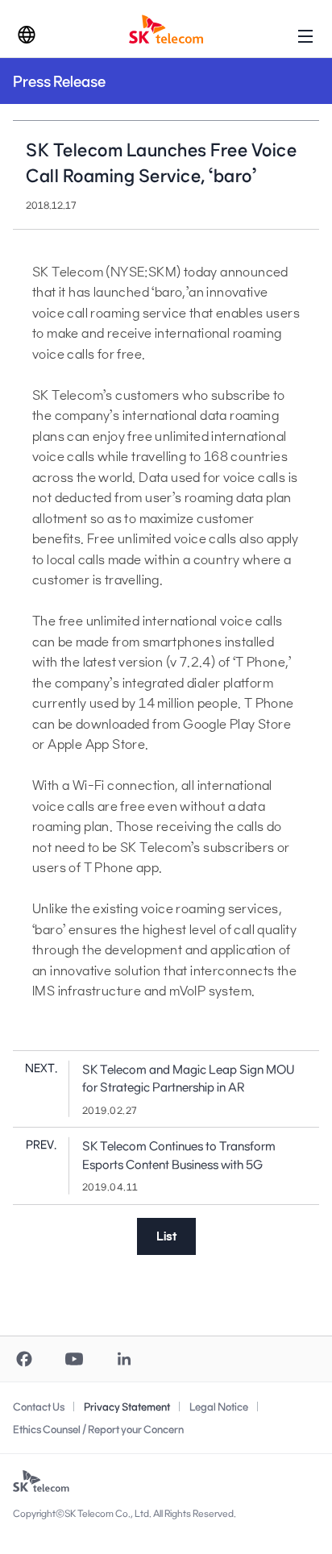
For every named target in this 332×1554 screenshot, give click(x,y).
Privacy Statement (127, 1406)
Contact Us (38, 1406)
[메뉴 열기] (305, 35)
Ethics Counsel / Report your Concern (98, 1429)
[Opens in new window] (24, 1359)
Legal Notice (218, 1406)
